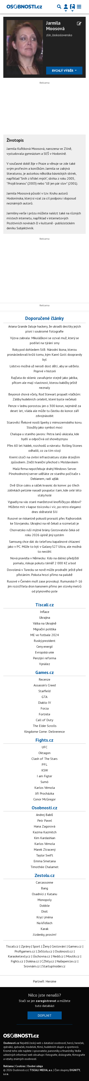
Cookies (20, 1066)
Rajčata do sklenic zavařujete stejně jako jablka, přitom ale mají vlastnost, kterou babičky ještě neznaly (44, 383)
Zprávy (25, 946)
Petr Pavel (44, 820)
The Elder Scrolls (45, 726)
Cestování (59, 946)
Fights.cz (44, 740)
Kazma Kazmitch (45, 832)
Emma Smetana (45, 861)
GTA (44, 697)
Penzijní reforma (44, 658)
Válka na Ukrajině (44, 623)
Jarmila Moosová (55, 25)
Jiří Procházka (44, 793)
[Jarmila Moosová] (25, 47)
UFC (44, 747)
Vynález (44, 664)
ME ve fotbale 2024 (44, 635)
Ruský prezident (44, 641)
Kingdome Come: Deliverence (44, 731)
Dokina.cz (32, 961)
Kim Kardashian (44, 838)
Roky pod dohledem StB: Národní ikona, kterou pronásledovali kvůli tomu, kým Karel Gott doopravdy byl (44, 354)
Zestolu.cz (45, 875)
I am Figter (44, 776)
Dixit (44, 911)
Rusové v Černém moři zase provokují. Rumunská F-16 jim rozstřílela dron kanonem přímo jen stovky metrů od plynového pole (44, 586)
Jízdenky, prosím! (44, 934)
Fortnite (44, 714)
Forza (45, 708)
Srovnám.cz (32, 966)
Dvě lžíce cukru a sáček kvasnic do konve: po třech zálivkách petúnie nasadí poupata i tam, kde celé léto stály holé (44, 490)
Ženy (46, 946)
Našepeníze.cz (67, 961)
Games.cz (44, 672)
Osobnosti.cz (44, 808)
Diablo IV (44, 702)
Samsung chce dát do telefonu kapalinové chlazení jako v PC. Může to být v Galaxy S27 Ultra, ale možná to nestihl (44, 546)
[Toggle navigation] (79, 7)
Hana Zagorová (44, 826)
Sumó (44, 782)
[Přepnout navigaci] (66, 7)
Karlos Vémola (44, 788)
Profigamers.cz (24, 951)
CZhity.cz (47, 961)
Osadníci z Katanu (44, 894)
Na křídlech (44, 923)
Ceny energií (44, 646)
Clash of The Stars (44, 759)
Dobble (45, 905)
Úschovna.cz (41, 956)
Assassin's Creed (45, 685)
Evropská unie (44, 652)
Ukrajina (44, 617)
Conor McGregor (44, 799)
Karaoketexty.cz (19, 956)
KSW (44, 770)
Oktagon (44, 753)
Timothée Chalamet (44, 867)
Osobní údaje (35, 1066)
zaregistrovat (46, 1001)
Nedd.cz (58, 956)
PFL (44, 764)
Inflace (44, 612)
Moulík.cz (72, 956)
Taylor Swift (44, 855)
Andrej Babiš (44, 815)
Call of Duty (44, 720)
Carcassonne (44, 882)
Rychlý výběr (63, 70)
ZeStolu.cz (44, 951)
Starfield (44, 691)
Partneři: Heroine (44, 981)
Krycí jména (44, 917)
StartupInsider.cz (53, 966)
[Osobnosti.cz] (24, 7)
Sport (36, 946)
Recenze (44, 679)
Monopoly (44, 900)
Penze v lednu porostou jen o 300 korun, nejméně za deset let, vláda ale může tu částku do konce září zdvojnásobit (44, 411)
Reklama (8, 1066)
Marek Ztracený (44, 849)
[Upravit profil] (79, 23)
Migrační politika (44, 629)
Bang (44, 888)
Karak (44, 929)
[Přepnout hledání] (59, 7)
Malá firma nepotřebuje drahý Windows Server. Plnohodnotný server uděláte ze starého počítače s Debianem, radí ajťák (44, 474)
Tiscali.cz (44, 605)
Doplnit (45, 1015)
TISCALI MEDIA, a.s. (41, 1070)
